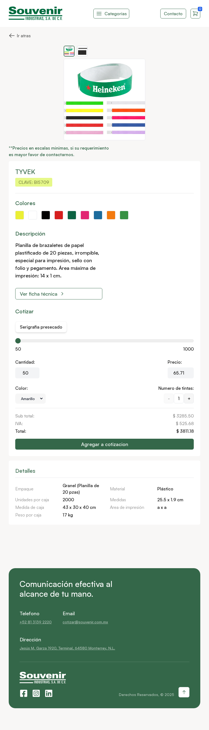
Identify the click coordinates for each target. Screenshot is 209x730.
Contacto (173, 13)
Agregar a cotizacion (104, 444)
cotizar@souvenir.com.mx (85, 622)
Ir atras (20, 35)
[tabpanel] (104, 394)
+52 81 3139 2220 (36, 622)
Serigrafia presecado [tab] (41, 327)
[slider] (18, 341)
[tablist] (41, 327)
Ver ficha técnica (38, 294)
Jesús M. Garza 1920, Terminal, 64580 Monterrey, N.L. (67, 648)
